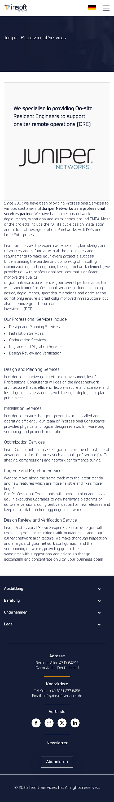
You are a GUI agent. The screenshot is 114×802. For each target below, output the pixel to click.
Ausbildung (13, 589)
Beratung (12, 600)
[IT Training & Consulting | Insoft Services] (16, 7)
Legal (8, 624)
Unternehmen (15, 612)
